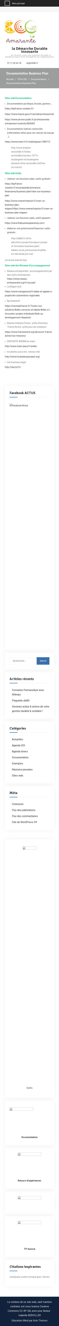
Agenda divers (20, 751)
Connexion (17, 804)
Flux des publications (23, 810)
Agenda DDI (18, 745)
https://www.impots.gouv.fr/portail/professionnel (29, 114)
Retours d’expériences (29, 1180)
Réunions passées (22, 769)
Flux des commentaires (25, 816)
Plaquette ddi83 (21, 700)
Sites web (17, 775)
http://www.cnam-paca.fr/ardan (21, 346)
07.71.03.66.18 (14, 63)
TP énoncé (29, 1249)
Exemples (17, 763)
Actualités (17, 739)
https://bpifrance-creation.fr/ (19, 108)
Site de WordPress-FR (24, 822)
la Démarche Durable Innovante (29, 50)
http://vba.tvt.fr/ (13, 367)
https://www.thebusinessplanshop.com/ (25, 223)
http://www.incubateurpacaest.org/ (22, 356)
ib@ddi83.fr (32, 63)
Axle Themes (40, 1320)
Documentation (20, 757)
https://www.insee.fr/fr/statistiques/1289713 (27, 141)
